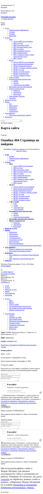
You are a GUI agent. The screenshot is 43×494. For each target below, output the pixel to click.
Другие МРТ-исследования (23, 41)
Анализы (12, 98)
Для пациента (10, 113)
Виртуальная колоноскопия (23, 64)
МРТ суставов (18, 49)
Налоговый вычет (15, 319)
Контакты (8, 117)
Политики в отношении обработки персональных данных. (19, 486)
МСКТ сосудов (18, 70)
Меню (3, 23)
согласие (5, 479)
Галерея (12, 32)
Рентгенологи (14, 242)
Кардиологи (13, 106)
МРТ (11, 39)
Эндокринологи (15, 238)
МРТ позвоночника (20, 53)
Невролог (16, 90)
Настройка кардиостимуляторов (20, 87)
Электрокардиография (21, 85)
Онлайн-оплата (8, 16)
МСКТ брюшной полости (22, 66)
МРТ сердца (17, 58)
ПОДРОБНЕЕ (6, 266)
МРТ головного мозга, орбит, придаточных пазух (23, 55)
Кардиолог (17, 94)
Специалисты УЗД (15, 240)
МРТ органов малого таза (22, 47)
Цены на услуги (10, 100)
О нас (7, 28)
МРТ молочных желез (21, 45)
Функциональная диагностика (20, 79)
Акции (11, 315)
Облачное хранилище (17, 325)
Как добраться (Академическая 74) (21, 259)
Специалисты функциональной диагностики (25, 245)
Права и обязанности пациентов (20, 249)
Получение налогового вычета (20, 115)
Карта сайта (13, 327)
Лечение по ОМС (15, 317)
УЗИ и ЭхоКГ (14, 77)
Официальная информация (18, 30)
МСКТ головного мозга (21, 75)
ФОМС (11, 156)
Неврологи (13, 108)
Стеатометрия (18, 209)
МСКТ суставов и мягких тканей (25, 68)
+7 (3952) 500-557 (7, 19)
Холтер (15, 83)
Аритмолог (17, 92)
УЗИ (15, 204)
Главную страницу (18, 149)
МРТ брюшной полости (21, 51)
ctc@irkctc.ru (5, 282)
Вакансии (12, 36)
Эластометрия (18, 208)
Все (10, 104)
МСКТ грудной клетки (21, 72)
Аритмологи (13, 111)
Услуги (7, 38)
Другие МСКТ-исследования (23, 62)
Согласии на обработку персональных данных (17, 401)
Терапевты (13, 109)
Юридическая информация (18, 321)
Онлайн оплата (14, 323)
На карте (4, 7)
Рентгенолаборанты (16, 243)
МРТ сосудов (18, 43)
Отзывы (12, 34)
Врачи (7, 102)
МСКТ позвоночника (21, 73)
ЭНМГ (15, 81)
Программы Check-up (17, 96)
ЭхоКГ (15, 206)
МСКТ (11, 60)
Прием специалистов (16, 89)
